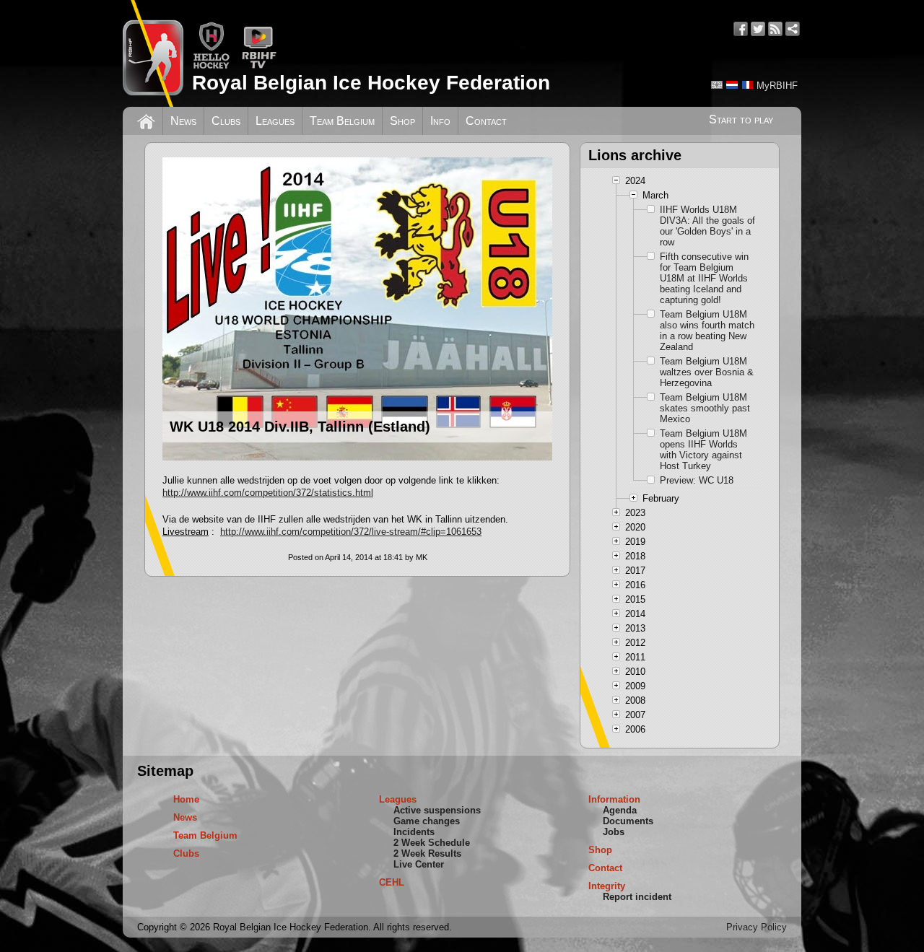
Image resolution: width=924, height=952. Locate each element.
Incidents (414, 831)
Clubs (226, 121)
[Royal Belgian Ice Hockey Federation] (153, 53)
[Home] (146, 120)
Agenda (620, 810)
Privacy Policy (756, 927)
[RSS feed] (775, 29)
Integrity (606, 886)
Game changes (426, 821)
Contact (486, 121)
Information (614, 799)
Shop (402, 121)
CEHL (391, 882)
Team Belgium (342, 121)
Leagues (275, 121)
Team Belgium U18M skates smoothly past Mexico (705, 408)
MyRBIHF (777, 85)
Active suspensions (437, 810)
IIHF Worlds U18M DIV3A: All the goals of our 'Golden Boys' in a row (707, 226)
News (183, 121)
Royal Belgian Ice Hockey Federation (371, 82)
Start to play (741, 119)
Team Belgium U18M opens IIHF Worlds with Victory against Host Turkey (703, 449)
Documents (628, 821)
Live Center (418, 864)
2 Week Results (427, 853)
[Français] (747, 85)
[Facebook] (740, 29)
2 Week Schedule (431, 842)
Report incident (637, 896)
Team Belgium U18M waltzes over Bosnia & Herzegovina (707, 372)
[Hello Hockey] (211, 66)
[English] (717, 85)
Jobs (613, 831)
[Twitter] (758, 29)
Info (440, 121)
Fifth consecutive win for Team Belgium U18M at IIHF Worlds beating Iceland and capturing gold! (704, 278)
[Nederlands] (732, 85)
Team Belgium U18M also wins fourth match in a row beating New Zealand (707, 330)
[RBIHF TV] (258, 66)
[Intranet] (792, 29)
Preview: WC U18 (696, 480)
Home (186, 799)
